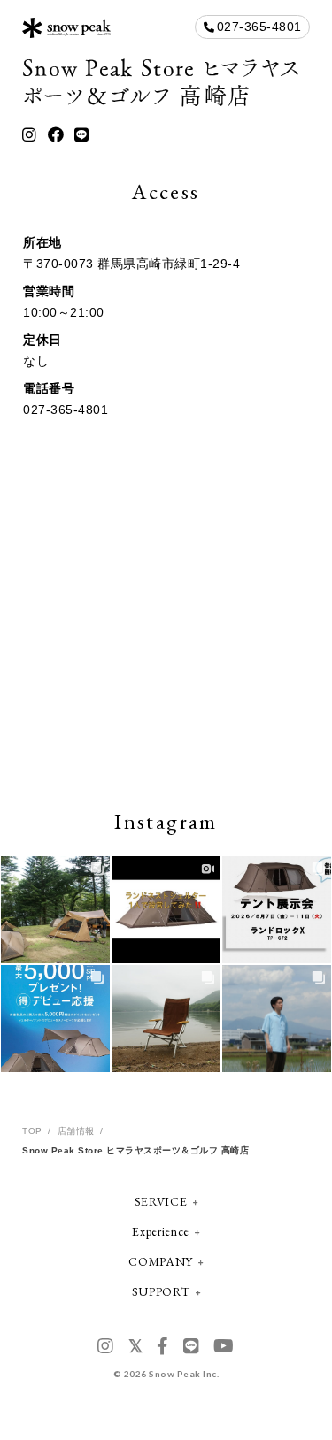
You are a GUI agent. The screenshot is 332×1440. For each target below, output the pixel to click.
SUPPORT (161, 1291)
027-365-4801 (259, 26)
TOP (32, 1131)
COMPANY (160, 1261)
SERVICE (161, 1201)
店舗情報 (76, 1131)
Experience (160, 1231)
